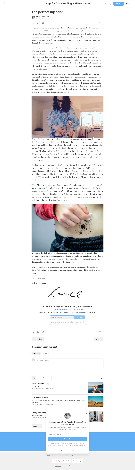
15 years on (36, 386)
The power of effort (40, 397)
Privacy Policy (82, 445)
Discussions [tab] (46, 378)
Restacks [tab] (44, 353)
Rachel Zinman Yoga (42, 16)
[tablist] (40, 353)
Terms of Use (77, 443)
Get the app (77, 461)
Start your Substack (62, 461)
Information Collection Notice (67, 445)
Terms (74, 456)
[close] (86, 413)
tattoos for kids (47, 191)
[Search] (106, 4)
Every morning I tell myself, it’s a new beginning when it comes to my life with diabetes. (58, 401)
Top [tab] (34, 378)
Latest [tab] (39, 378)
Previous (39, 339)
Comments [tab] (36, 353)
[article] (67, 388)
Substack (58, 466)
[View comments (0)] (38, 23)
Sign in (128, 4)
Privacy (68, 456)
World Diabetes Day (41, 383)
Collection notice (82, 456)
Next (97, 339)
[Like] (33, 23)
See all (35, 426)
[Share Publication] (111, 4)
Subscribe (118, 4)
